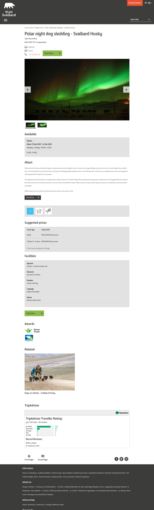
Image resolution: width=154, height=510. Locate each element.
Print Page (29, 460)
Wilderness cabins (58, 504)
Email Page (43, 460)
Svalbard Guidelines (44, 473)
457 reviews (42, 422)
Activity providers (56, 477)
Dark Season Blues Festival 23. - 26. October (63, 491)
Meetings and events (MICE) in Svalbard (40, 494)
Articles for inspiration (82, 477)
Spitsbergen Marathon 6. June (94, 487)
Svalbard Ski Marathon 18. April (74, 487)
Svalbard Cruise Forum (80, 473)
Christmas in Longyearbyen (87, 491)
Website (31, 47)
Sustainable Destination (96, 473)
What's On (26, 482)
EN (146, 3)
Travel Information (44, 477)
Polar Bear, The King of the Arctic (115, 473)
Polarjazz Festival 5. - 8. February (32, 487)
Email (31, 51)
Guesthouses (40, 504)
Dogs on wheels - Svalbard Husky (40, 393)
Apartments (31, 504)
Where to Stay (28, 500)
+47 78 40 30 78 (34, 54)
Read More (30, 197)
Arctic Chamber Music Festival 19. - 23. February (111, 491)
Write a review (31, 443)
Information (27, 468)
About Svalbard (68, 473)
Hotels (24, 504)
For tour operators (69, 477)
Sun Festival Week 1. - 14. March (53, 487)
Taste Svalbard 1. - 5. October (40, 491)
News (36, 477)
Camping (48, 504)
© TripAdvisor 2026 (32, 446)
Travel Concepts (57, 473)
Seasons (25, 473)
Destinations (33, 473)
